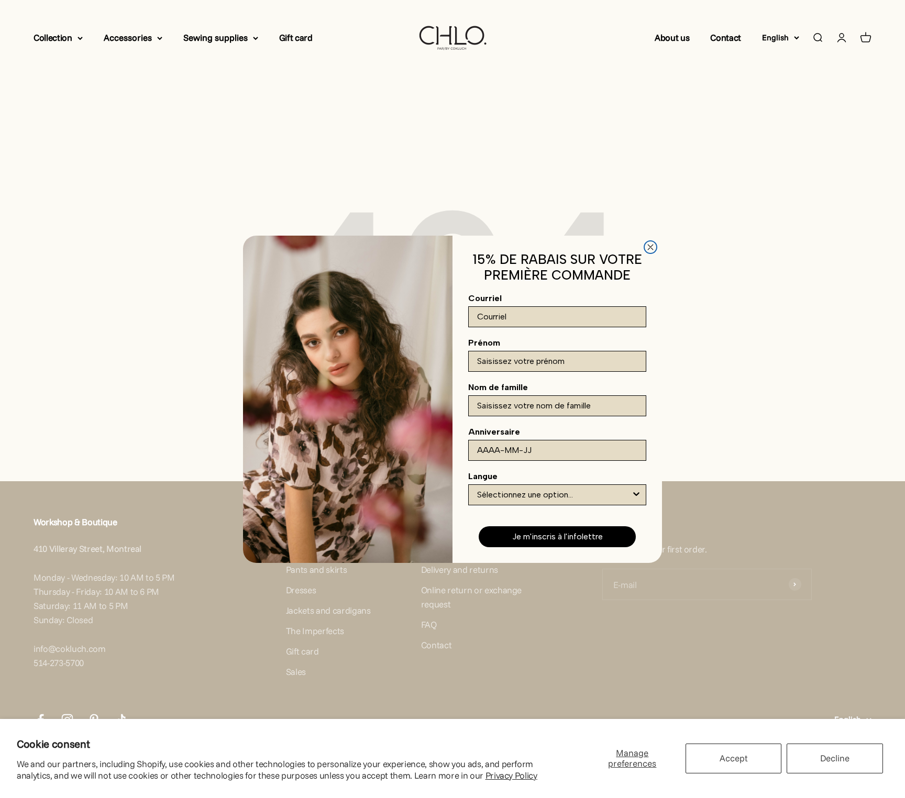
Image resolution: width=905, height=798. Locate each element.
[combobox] (554, 495)
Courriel (485, 298)
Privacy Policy (511, 775)
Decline (834, 757)
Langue (483, 476)
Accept (734, 757)
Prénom (484, 343)
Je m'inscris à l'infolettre (557, 536)
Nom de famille (498, 387)
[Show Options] (636, 495)
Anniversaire (494, 432)
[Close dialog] (650, 247)
